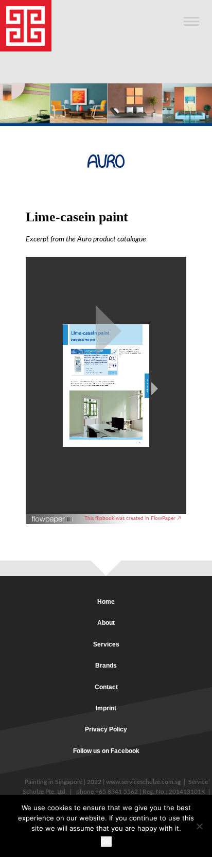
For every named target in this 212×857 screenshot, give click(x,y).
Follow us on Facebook (106, 751)
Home (106, 601)
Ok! (106, 841)
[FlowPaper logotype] (52, 516)
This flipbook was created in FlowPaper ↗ (132, 518)
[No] (199, 826)
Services (106, 644)
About (106, 622)
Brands (106, 665)
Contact (106, 687)
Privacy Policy (106, 729)
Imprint (106, 708)
